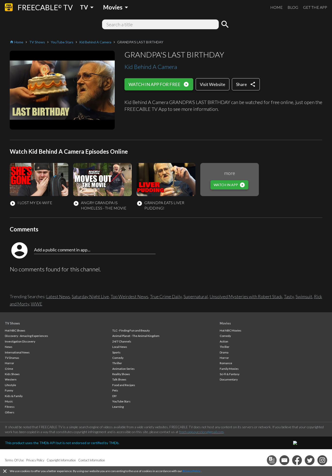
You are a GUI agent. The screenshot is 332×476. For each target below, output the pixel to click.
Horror (9, 363)
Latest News (58, 296)
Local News (119, 347)
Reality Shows (121, 374)
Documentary (229, 379)
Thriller (117, 363)
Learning (118, 407)
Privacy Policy (191, 471)
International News (17, 352)
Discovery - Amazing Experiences (26, 336)
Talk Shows (119, 379)
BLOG (293, 7)
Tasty (289, 296)
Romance (226, 363)
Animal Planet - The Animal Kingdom (135, 336)
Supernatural (195, 296)
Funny (9, 390)
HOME (276, 7)
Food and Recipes (123, 385)
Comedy (117, 358)
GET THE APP (315, 7)
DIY (114, 396)
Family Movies (229, 369)
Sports (116, 352)
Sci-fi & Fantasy (229, 374)
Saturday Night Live (90, 296)
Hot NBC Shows (15, 330)
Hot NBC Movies (230, 330)
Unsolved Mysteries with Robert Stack (246, 296)
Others (9, 412)
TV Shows (12, 323)
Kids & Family (14, 396)
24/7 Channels (121, 341)
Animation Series (123, 369)
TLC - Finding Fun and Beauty (131, 330)
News (8, 347)
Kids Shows (12, 374)
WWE (36, 303)
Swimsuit (304, 296)
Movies (225, 323)
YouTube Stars (121, 401)
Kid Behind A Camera (150, 66)
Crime (9, 369)
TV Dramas (12, 358)
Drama (224, 352)
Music (9, 401)
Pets (115, 390)
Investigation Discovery (20, 341)
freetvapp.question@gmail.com (201, 432)
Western (11, 379)
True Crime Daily (166, 296)
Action (224, 341)
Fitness (10, 407)
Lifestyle (10, 385)
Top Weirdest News (129, 296)
